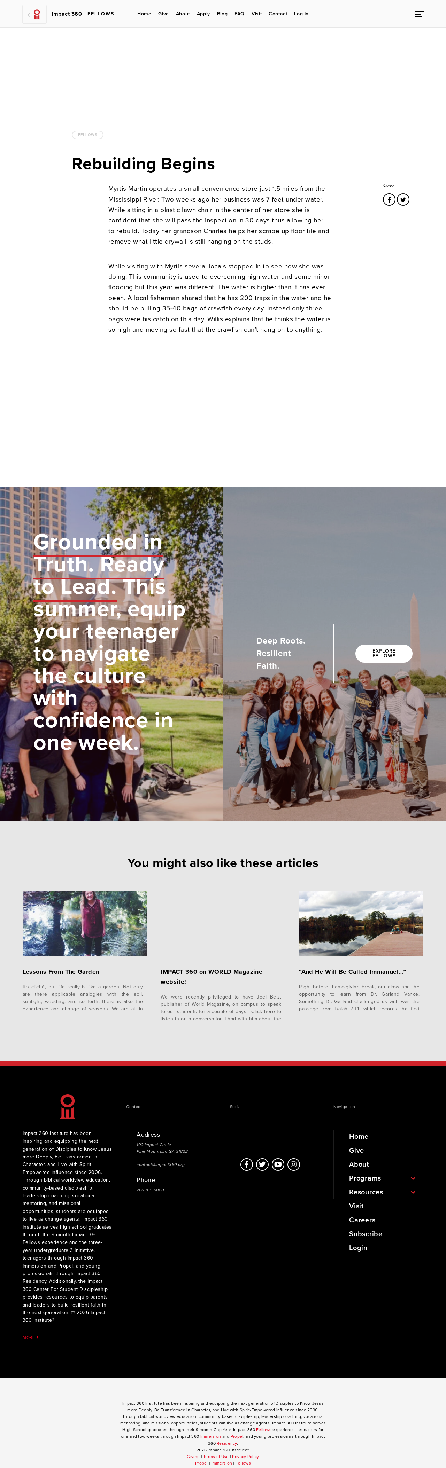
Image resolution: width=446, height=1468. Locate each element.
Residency (227, 1443)
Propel (237, 1436)
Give (163, 14)
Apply (203, 14)
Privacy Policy (245, 1456)
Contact (278, 14)
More (30, 1337)
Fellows (87, 135)
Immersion (210, 1436)
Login (358, 1248)
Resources (366, 1192)
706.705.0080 (150, 1189)
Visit (257, 14)
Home (144, 14)
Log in (301, 14)
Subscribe (365, 1234)
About (183, 14)
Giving (193, 1456)
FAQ (239, 14)
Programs (365, 1178)
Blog (222, 14)
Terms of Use (216, 1456)
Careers (362, 1220)
